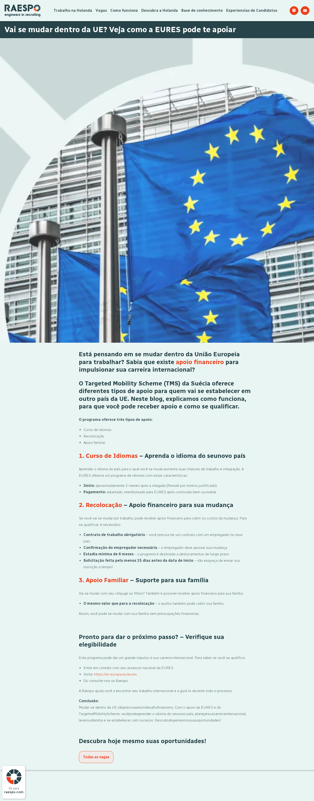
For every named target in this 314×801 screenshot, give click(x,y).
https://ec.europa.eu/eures (115, 674)
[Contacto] (305, 10)
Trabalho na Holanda (73, 10)
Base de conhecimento (202, 10)
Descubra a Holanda (159, 10)
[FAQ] (294, 10)
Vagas (101, 10)
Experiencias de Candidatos (251, 10)
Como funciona (124, 10)
